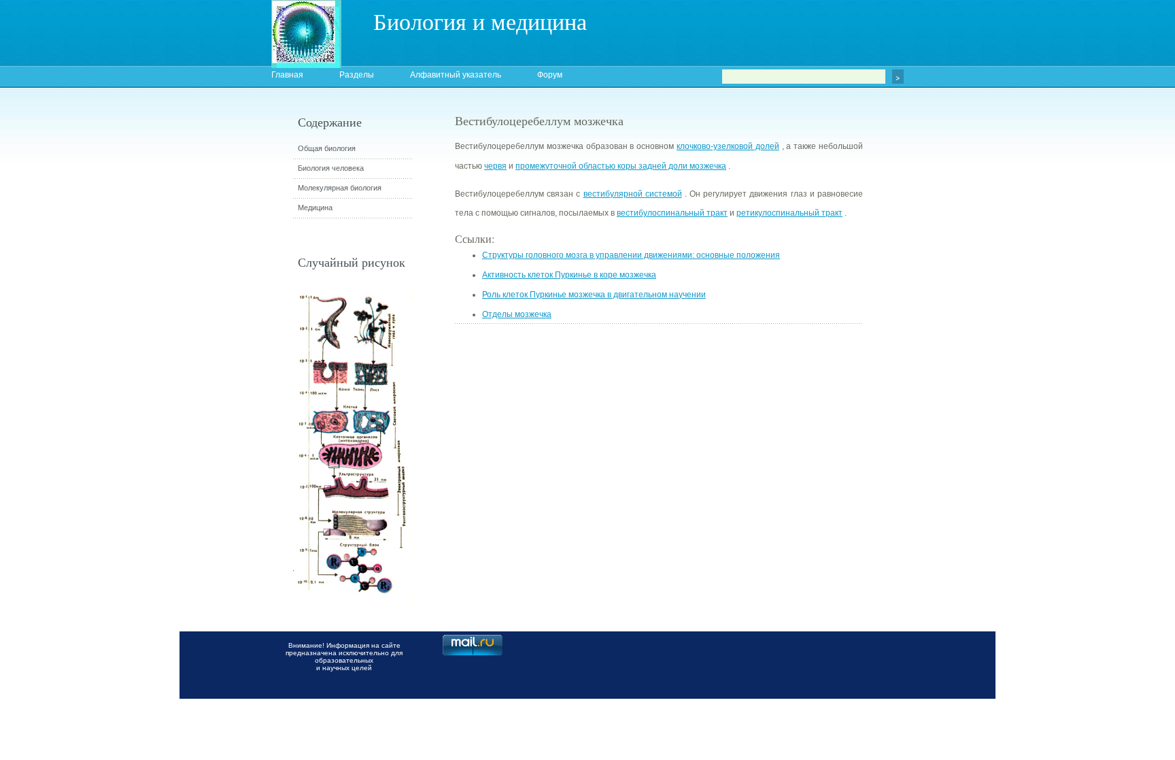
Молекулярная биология (339, 188)
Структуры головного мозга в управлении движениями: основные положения (631, 255)
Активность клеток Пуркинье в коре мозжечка (569, 275)
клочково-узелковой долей (728, 146)
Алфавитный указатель (455, 75)
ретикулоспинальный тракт (789, 213)
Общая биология (327, 148)
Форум (549, 75)
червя (495, 166)
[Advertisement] (937, 357)
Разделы (356, 75)
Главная (287, 75)
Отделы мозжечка (516, 314)
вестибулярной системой (632, 194)
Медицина (315, 207)
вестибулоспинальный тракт (672, 213)
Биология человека (331, 168)
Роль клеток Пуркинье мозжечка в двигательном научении (594, 294)
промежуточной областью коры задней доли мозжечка (620, 166)
